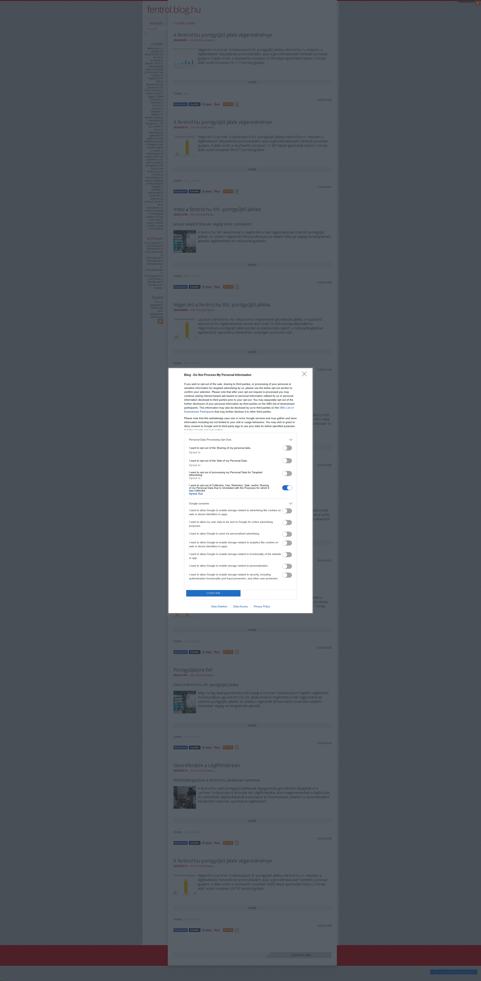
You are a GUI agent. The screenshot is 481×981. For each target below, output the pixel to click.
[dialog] (240, 490)
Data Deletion (219, 606)
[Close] (305, 375)
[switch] (287, 447)
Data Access (240, 606)
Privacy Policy (262, 606)
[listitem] (240, 440)
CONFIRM (213, 593)
